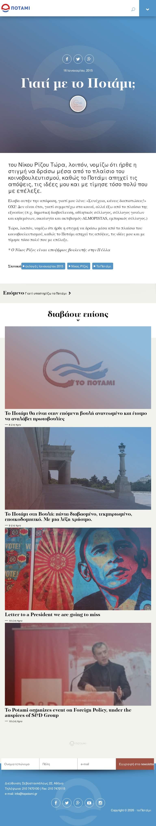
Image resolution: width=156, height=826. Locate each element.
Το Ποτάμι (103, 266)
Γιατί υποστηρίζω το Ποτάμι (35, 293)
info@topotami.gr (26, 793)
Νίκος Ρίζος (79, 266)
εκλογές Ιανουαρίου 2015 (44, 266)
